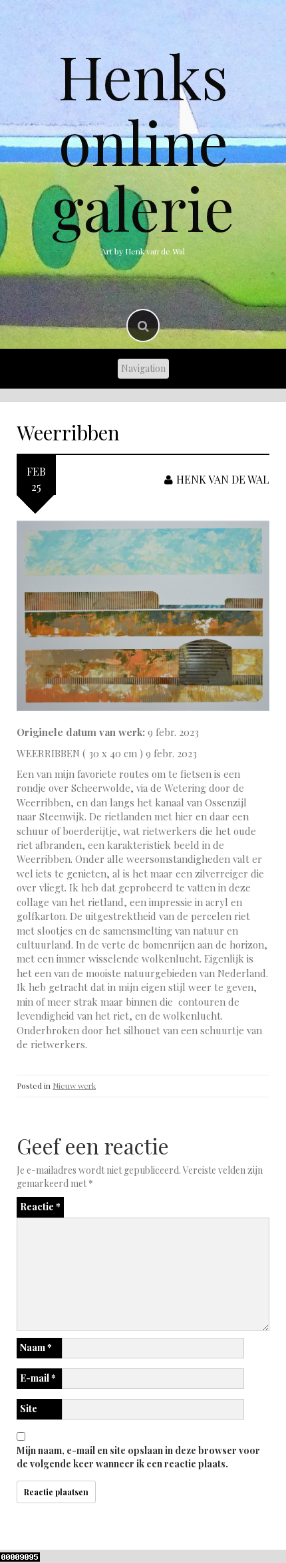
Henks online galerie (143, 141)
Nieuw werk (74, 1085)
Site (28, 1408)
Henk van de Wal (222, 479)
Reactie (40, 1206)
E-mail (38, 1378)
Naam (36, 1347)
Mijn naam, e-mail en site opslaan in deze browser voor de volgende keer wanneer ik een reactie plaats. (138, 1457)
